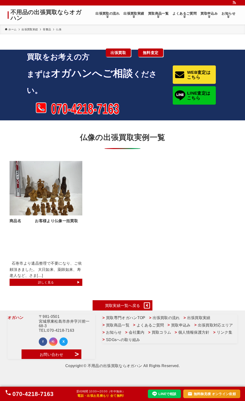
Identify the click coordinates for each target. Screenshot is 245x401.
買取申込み (181, 325)
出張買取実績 (199, 318)
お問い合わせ (51, 355)
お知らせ (114, 332)
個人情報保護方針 (194, 332)
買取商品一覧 (117, 325)
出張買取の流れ (166, 318)
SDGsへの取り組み (123, 340)
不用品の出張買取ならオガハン (46, 15)
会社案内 (136, 332)
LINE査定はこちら (198, 95)
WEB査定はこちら (199, 75)
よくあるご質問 (150, 325)
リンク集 (224, 332)
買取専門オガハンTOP (125, 318)
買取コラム (161, 332)
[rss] (234, 2)
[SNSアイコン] (43, 341)
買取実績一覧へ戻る (122, 306)
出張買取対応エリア (215, 325)
